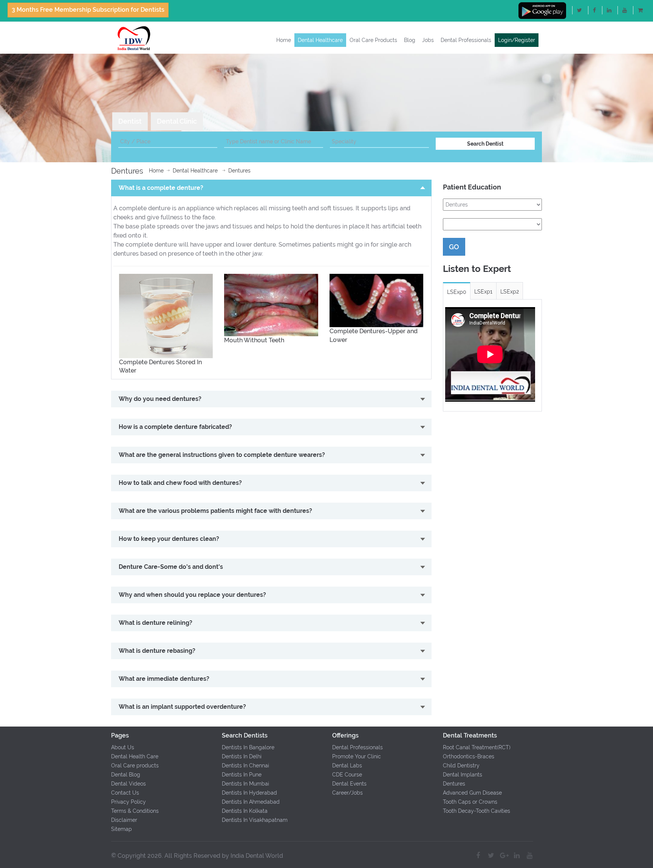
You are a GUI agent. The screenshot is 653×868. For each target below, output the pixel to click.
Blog (409, 40)
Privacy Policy (128, 802)
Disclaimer (124, 820)
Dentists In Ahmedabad (251, 802)
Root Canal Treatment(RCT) (477, 747)
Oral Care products (135, 765)
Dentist (130, 121)
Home (283, 40)
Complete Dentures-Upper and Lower (374, 335)
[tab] (130, 121)
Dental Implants (462, 775)
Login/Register (516, 40)
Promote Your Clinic (356, 756)
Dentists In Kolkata (245, 811)
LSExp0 (456, 292)
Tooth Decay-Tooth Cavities (476, 811)
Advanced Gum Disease (472, 793)
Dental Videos (128, 784)
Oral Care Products (373, 40)
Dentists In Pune (242, 775)
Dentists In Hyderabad (249, 793)
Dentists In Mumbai (245, 784)
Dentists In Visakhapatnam (255, 820)
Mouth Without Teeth (254, 340)
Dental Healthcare (320, 40)
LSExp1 (483, 292)
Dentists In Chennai (245, 765)
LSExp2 (509, 292)
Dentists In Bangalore (248, 747)
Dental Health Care (134, 756)
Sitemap (121, 829)
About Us (122, 747)
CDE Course (347, 775)
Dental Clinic (177, 121)
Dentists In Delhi (242, 756)
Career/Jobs (347, 793)
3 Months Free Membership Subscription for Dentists (88, 9)
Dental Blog (125, 775)
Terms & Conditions (135, 811)
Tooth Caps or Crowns (470, 802)
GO (454, 247)
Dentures (239, 171)
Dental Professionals (466, 40)
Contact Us (125, 793)
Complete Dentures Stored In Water (160, 366)
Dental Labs (347, 765)
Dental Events (349, 784)
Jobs (428, 40)
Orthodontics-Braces (468, 756)
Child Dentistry (461, 765)
